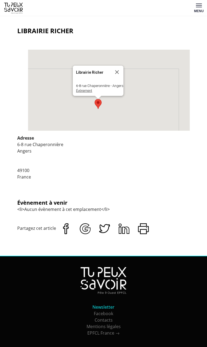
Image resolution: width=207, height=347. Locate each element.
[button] (98, 104)
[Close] (117, 72)
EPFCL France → (103, 333)
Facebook (103, 313)
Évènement (84, 91)
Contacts (104, 320)
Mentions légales (104, 326)
